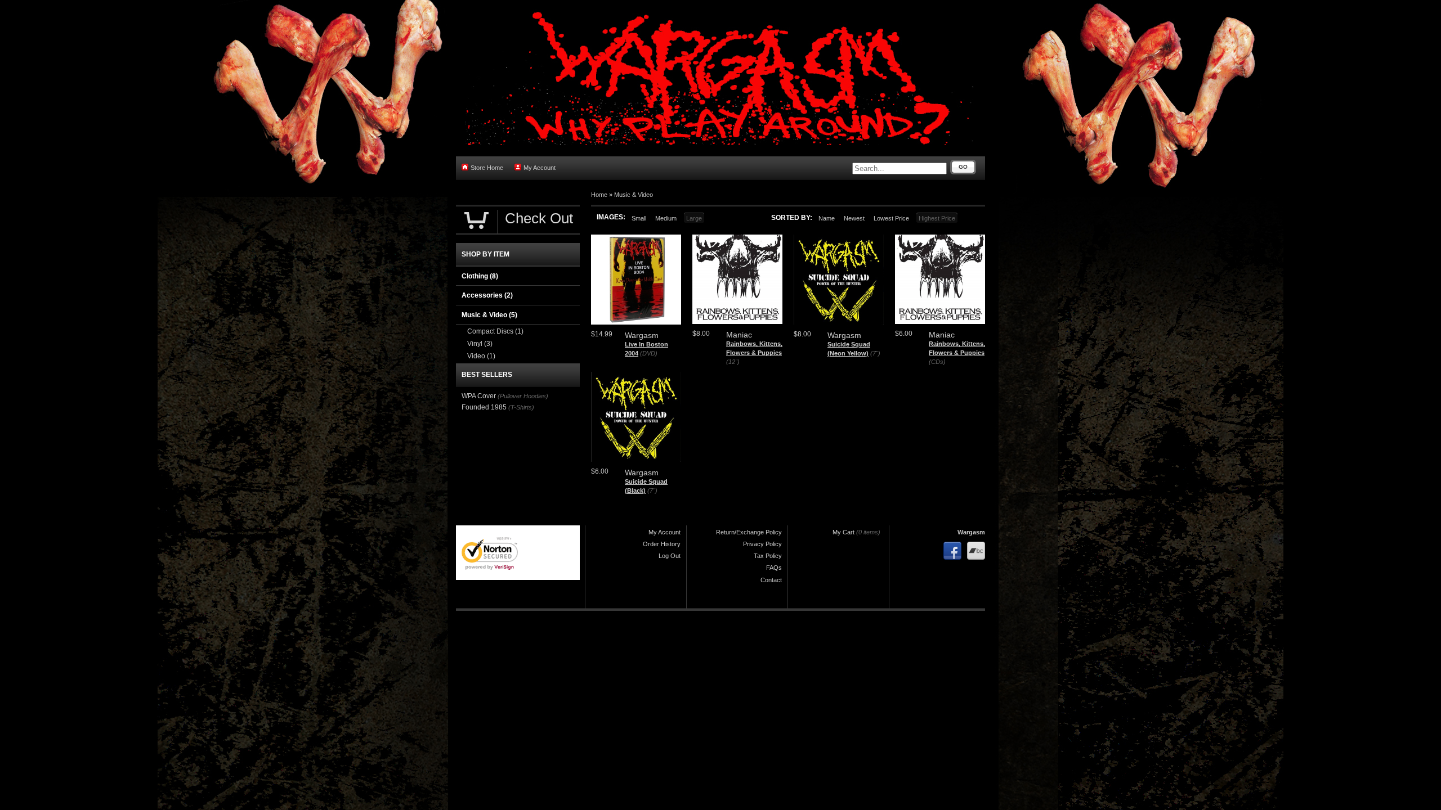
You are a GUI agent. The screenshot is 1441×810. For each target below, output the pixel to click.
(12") (733, 361)
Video (481, 356)
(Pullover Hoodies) (523, 396)
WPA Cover (479, 396)
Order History (662, 544)
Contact (771, 580)
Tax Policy (768, 555)
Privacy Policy (762, 544)
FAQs (774, 567)
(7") (875, 353)
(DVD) (648, 353)
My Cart (843, 532)
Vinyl (480, 344)
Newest (854, 218)
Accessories (487, 295)
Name (826, 218)
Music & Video (633, 194)
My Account (539, 167)
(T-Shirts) (521, 407)
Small (639, 218)
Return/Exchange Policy (749, 532)
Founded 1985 (484, 407)
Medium (666, 218)
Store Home (487, 167)
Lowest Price (891, 218)
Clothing (480, 276)
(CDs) (937, 361)
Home (599, 194)
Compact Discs (495, 331)
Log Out (670, 555)
